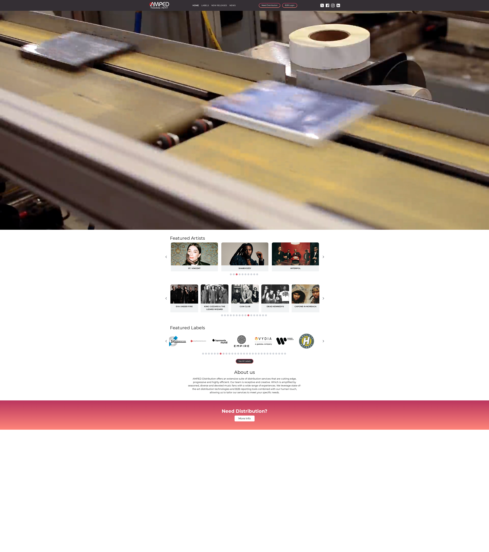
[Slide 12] (254, 315)
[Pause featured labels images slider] (244, 340)
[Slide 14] (260, 315)
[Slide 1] (231, 274)
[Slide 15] (263, 315)
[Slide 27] (279, 354)
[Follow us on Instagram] (333, 5)
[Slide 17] (250, 354)
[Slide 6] (245, 274)
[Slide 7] (248, 274)
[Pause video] (4, 227)
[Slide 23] (267, 354)
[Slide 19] (256, 354)
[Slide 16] (266, 315)
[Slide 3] (237, 274)
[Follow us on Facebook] (327, 5)
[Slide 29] (285, 354)
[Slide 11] (251, 315)
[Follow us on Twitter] (322, 5)
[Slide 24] (270, 354)
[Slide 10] (257, 274)
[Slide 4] (240, 274)
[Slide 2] (234, 274)
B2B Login (289, 5)
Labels (205, 5)
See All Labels (245, 361)
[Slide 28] (282, 354)
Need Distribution (269, 5)
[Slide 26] (276, 354)
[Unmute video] (484, 227)
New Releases (219, 5)
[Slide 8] (251, 274)
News (232, 5)
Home (196, 5)
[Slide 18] (253, 354)
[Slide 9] (254, 274)
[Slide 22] (265, 354)
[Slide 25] (273, 354)
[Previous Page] (166, 257)
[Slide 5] (242, 274)
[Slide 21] (262, 354)
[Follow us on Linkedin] (338, 5)
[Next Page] (323, 257)
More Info (244, 418)
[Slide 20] (259, 354)
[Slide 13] (257, 315)
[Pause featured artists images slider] (244, 254)
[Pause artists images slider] (244, 297)
